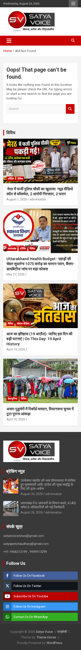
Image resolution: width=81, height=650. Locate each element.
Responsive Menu (73, 3)
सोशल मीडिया (23, 323)
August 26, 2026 (32, 494)
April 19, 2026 (15, 349)
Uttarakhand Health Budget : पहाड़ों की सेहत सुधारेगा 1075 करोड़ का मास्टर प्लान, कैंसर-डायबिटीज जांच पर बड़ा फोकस (40, 264)
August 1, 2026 (16, 199)
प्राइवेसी (62, 632)
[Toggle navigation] (9, 41)
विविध (10, 132)
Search (70, 109)
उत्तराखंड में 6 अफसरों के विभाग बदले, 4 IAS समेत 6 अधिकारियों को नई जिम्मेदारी (48, 505)
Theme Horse (46, 637)
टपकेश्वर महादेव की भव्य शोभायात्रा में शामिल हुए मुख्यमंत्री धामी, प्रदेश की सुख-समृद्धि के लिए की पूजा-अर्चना (48, 484)
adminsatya (38, 199)
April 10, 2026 (15, 419)
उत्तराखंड (12, 248)
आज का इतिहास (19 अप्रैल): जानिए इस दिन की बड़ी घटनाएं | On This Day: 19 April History (39, 339)
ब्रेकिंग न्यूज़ (15, 471)
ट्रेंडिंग (11, 178)
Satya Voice (44, 632)
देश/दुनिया (12, 398)
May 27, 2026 (15, 274)
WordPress (54, 643)
